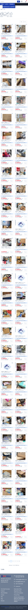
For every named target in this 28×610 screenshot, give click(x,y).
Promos (12, 4)
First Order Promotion (5, 589)
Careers (2, 594)
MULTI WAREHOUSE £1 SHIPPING (8, 6)
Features (3, 590)
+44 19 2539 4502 (19, 583)
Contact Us (18, 586)
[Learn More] (22, 1)
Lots (6, 4)
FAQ (2, 596)
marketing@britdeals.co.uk (21, 579)
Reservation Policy (18, 589)
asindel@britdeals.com (20, 581)
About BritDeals (4, 592)
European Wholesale (5, 606)
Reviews (2, 600)
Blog (2, 598)
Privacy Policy (17, 594)
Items (2, 4)
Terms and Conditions (18, 592)
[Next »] (19, 561)
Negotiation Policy (17, 590)
